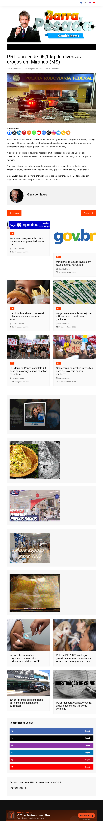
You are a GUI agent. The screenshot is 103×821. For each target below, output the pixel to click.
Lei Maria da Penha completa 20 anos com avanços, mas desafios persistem (28, 371)
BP (48, 69)
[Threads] (48, 132)
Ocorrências (55, 69)
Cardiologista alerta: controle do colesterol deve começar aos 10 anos (27, 316)
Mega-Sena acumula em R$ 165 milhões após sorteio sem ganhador (74, 316)
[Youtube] (39, 132)
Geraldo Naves (15, 69)
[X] (14, 132)
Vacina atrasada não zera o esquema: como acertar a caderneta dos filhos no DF (25, 658)
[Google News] (44, 132)
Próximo (87, 213)
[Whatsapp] (34, 132)
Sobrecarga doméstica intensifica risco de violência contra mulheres (74, 371)
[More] (68, 132)
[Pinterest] (24, 132)
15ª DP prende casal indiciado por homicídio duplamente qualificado (26, 702)
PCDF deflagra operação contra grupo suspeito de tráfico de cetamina (73, 705)
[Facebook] (9, 132)
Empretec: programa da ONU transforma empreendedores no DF (27, 241)
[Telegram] (58, 132)
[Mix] (29, 132)
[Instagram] (53, 132)
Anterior (16, 213)
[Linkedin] (19, 132)
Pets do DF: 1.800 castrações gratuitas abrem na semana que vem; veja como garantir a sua (74, 658)
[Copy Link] (63, 132)
